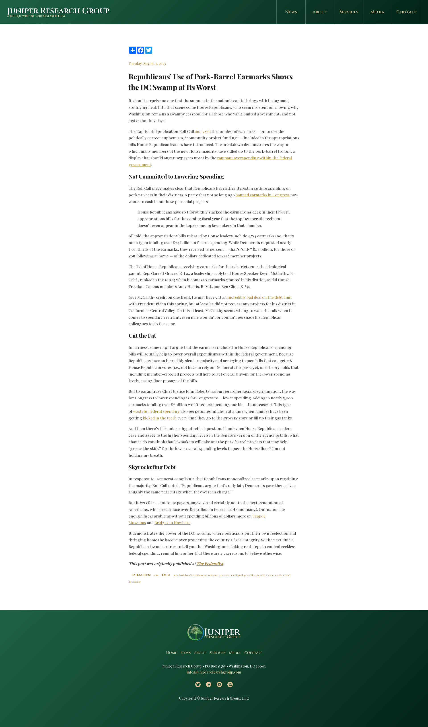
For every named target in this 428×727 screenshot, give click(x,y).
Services (348, 12)
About (320, 12)
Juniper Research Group (58, 11)
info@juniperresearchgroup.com (214, 672)
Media (377, 12)
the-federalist (134, 581)
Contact (406, 12)
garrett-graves (219, 575)
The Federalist (209, 563)
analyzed (203, 131)
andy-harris (179, 575)
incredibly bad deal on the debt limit (260, 297)
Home (171, 652)
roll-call (286, 575)
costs (156, 575)
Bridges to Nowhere (172, 522)
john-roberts (261, 575)
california (199, 575)
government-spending (236, 575)
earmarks (208, 575)
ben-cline (189, 575)
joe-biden (251, 575)
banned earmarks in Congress (263, 194)
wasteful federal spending (156, 411)
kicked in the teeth (160, 417)
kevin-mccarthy (275, 575)
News (291, 12)
